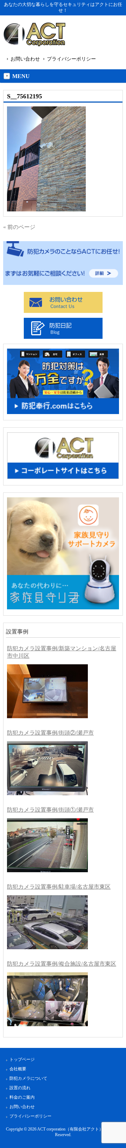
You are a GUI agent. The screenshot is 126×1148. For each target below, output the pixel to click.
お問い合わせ (25, 59)
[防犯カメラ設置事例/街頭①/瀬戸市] (47, 845)
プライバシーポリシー (71, 59)
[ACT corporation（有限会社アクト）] (34, 35)
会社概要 (17, 1068)
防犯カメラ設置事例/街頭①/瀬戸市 (50, 810)
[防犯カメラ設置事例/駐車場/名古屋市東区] (47, 922)
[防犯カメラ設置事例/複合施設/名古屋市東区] (47, 999)
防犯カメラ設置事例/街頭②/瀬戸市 (50, 733)
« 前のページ (19, 227)
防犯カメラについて (28, 1078)
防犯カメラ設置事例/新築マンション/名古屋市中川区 (61, 652)
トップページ (22, 1059)
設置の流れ (19, 1087)
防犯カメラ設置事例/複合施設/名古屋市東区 (61, 964)
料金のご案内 (22, 1097)
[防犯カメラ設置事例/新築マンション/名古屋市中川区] (47, 691)
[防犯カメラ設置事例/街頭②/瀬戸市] (47, 768)
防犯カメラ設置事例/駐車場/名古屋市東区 (59, 887)
